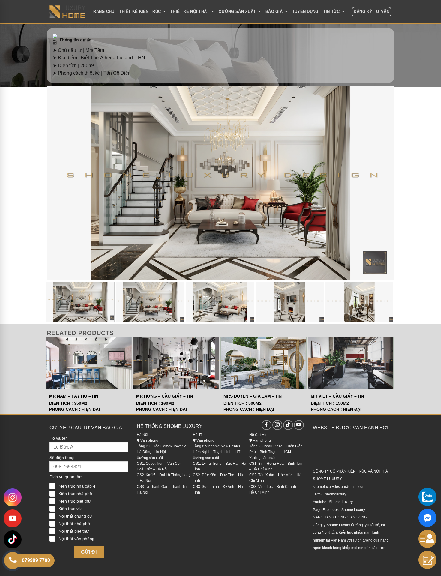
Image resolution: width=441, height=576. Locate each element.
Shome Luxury (341, 502)
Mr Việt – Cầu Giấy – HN (337, 396)
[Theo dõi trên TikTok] (288, 425)
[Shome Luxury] (68, 12)
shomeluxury (335, 494)
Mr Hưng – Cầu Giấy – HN (164, 396)
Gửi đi (89, 551)
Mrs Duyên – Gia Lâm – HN (253, 396)
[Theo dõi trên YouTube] (299, 425)
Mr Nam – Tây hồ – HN (73, 396)
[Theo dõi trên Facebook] (267, 425)
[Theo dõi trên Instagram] (277, 425)
